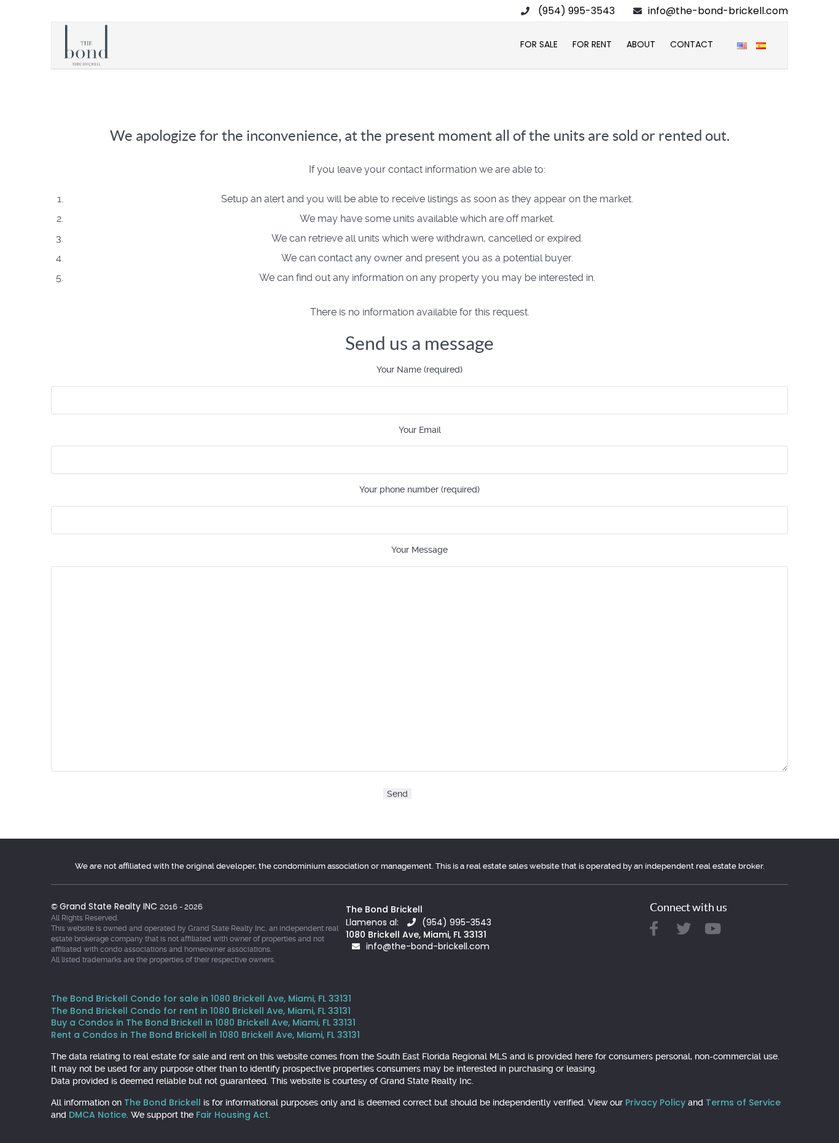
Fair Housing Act (232, 1115)
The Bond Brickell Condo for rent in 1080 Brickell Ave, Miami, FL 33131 (201, 1011)
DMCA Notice (98, 1115)
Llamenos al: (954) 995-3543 (418, 922)
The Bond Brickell (384, 909)
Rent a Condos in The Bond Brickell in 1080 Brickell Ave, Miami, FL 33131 (205, 1035)
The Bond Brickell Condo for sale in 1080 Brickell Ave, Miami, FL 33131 (201, 998)
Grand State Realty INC (110, 906)
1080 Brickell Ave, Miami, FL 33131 (416, 934)
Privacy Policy (655, 1102)
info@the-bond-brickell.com (718, 11)
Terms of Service (743, 1102)
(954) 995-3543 (576, 11)
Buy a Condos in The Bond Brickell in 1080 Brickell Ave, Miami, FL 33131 (203, 1022)
